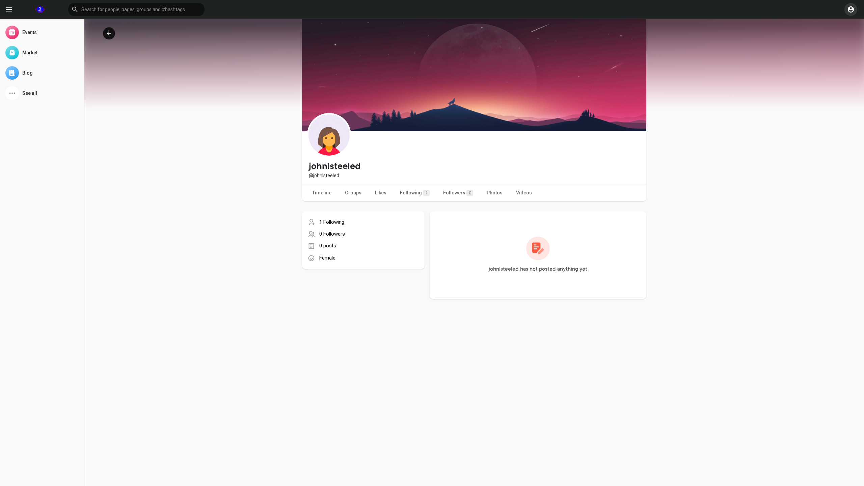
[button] (136, 9)
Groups (353, 192)
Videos (524, 192)
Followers (457, 192)
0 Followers (332, 234)
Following (414, 192)
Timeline (321, 192)
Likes (380, 192)
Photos (495, 192)
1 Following (331, 222)
